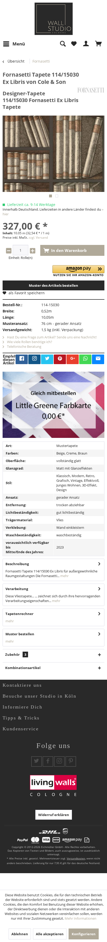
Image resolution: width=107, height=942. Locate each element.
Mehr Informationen (80, 918)
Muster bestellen (19, 634)
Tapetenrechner (19, 613)
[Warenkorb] (98, 44)
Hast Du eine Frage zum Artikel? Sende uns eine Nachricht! (51, 337)
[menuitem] (14, 44)
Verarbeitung (16, 588)
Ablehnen (19, 934)
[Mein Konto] (86, 44)
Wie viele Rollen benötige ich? (29, 341)
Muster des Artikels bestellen (53, 285)
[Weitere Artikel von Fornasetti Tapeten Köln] (90, 90)
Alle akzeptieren (50, 934)
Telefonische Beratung (23, 346)
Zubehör (15, 654)
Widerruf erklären (53, 814)
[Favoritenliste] (74, 44)
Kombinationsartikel (23, 667)
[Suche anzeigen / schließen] (62, 44)
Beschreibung (17, 564)
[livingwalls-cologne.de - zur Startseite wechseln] (54, 19)
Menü (18, 44)
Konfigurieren (84, 934)
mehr (64, 575)
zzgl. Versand (38, 237)
